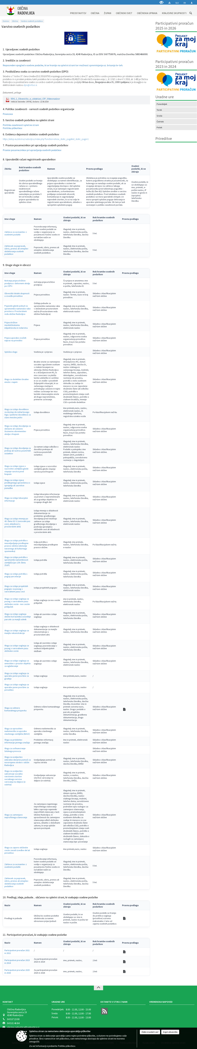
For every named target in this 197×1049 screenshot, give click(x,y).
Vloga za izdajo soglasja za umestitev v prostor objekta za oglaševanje (17, 663)
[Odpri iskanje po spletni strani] (190, 13)
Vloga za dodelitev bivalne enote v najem (16, 380)
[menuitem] (78, 10)
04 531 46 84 (13, 1023)
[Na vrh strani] (98, 988)
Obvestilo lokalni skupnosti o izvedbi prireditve (16, 295)
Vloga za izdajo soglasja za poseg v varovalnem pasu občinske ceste (16, 648)
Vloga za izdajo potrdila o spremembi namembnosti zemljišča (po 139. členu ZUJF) (16, 561)
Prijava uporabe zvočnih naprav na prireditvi (15, 339)
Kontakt (8, 1001)
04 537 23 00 (13, 1019)
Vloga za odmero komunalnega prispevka (15, 709)
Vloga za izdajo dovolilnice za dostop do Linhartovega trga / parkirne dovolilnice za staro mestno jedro (17, 413)
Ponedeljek (162, 104)
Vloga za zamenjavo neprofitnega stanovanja (15, 816)
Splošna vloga (10, 351)
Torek (159, 110)
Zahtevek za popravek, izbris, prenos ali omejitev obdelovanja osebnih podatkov (16, 250)
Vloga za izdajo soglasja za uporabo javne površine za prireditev (16, 687)
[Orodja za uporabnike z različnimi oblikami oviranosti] (161, 2)
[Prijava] (192, 3)
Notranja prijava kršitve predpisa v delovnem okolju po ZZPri (17, 283)
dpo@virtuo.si (30, 85)
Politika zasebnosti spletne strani (21, 125)
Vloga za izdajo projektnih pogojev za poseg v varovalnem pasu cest (16, 589)
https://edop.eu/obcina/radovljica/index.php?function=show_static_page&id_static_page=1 (46, 139)
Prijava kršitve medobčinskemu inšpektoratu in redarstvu (16, 325)
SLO (177, 3)
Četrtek (160, 121)
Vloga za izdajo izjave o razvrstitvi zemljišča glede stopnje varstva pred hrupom (16, 470)
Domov (6, 21)
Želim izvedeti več (150, 1032)
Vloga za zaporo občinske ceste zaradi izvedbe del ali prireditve (17, 850)
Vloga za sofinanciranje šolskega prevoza (15, 750)
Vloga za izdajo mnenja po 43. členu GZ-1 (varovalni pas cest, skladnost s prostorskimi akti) (17, 522)
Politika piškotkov (12, 128)
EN (185, 3)
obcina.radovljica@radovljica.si (23, 1027)
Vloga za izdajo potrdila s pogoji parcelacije (15, 575)
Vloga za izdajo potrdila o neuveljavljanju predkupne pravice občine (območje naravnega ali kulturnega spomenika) (16, 546)
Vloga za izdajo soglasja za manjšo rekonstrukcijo (16, 632)
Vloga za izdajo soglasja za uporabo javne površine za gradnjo (16, 676)
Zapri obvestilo (170, 1032)
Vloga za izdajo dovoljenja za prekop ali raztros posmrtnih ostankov (17, 451)
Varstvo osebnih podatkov (32, 21)
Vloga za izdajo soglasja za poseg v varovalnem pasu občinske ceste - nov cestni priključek (17, 602)
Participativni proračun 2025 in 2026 (17, 971)
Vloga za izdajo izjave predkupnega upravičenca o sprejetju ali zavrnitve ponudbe (17, 484)
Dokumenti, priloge (12, 92)
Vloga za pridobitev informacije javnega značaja (17, 741)
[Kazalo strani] (170, 3)
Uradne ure (58, 1001)
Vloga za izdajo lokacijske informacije (16, 499)
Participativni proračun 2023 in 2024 (17, 961)
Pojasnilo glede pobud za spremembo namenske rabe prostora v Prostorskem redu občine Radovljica (17, 309)
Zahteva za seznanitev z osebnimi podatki (15, 233)
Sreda (159, 115)
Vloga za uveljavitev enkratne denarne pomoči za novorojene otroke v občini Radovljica (17, 761)
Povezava (8, 113)
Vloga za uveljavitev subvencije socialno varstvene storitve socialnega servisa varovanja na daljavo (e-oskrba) (15, 778)
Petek (159, 127)
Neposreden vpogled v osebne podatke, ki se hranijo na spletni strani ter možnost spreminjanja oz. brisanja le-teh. (63, 65)
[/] (124, 952)
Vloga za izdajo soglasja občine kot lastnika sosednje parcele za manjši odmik (17, 617)
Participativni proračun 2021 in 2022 (17, 951)
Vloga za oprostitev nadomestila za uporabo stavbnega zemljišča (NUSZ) (17, 731)
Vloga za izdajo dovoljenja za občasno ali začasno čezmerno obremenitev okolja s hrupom (17, 430)
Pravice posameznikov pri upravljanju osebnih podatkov (32, 150)
